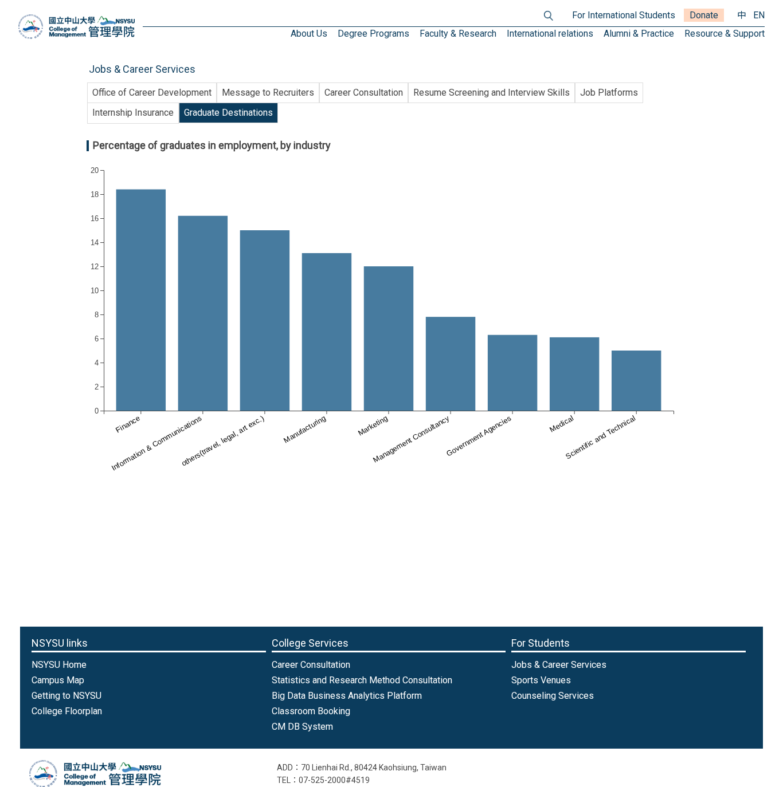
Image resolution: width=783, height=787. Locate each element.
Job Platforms (609, 92)
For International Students (623, 15)
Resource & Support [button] (724, 33)
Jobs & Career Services (558, 664)
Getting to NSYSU (66, 695)
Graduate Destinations (228, 112)
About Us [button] (309, 33)
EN (759, 15)
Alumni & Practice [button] (639, 33)
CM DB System (302, 726)
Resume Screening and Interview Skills (491, 92)
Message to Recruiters (268, 92)
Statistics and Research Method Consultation (362, 680)
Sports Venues (541, 680)
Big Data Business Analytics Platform (347, 695)
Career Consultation (363, 92)
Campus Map (58, 680)
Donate (704, 15)
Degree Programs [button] (373, 33)
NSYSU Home (59, 664)
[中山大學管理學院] (76, 26)
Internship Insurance (133, 112)
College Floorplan (67, 711)
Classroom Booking (311, 711)
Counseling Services (552, 695)
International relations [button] (550, 33)
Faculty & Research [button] (458, 33)
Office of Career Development (152, 92)
